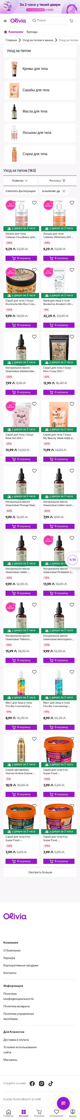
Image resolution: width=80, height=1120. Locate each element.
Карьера (9, 958)
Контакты (9, 972)
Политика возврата (16, 1006)
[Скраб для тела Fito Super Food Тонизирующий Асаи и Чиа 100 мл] (59, 766)
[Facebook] (32, 1083)
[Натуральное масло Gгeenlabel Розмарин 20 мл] (59, 565)
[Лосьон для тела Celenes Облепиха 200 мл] (59, 230)
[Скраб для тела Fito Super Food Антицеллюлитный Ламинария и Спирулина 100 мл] (21, 833)
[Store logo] (18, 20)
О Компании (11, 950)
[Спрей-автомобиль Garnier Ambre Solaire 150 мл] (21, 766)
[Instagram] (41, 1083)
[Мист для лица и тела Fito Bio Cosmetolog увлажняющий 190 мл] (59, 699)
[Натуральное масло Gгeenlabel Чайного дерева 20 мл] (21, 632)
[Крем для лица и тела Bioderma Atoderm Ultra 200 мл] (59, 297)
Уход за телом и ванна (38, 40)
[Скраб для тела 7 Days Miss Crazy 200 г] (59, 364)
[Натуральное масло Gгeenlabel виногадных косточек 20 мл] (59, 632)
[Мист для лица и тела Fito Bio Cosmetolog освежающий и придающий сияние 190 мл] (21, 699)
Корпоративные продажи (20, 965)
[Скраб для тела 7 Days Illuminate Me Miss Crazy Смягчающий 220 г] (21, 297)
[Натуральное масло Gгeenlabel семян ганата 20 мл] (59, 498)
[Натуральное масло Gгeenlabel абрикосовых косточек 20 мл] (21, 364)
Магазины (10, 1059)
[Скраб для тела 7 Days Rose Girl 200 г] (21, 431)
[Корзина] (71, 20)
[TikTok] (50, 1083)
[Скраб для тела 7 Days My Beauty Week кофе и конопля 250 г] (59, 431)
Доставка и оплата (16, 1039)
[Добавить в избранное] (34, 202)
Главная (11, 40)
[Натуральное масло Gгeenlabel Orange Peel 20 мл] (21, 498)
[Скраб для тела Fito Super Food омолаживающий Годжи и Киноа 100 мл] (59, 833)
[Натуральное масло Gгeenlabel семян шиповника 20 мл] (21, 565)
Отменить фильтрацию (21, 191)
